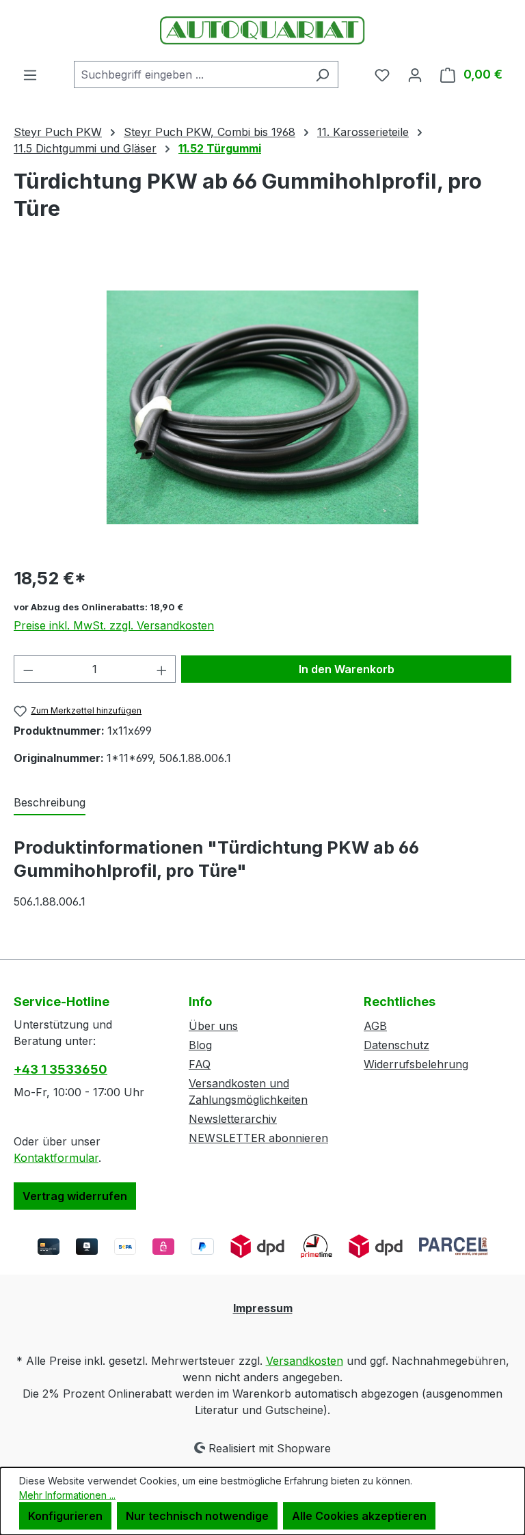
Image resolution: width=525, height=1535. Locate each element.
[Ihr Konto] (415, 74)
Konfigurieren (65, 1516)
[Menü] (30, 74)
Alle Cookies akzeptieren (359, 1516)
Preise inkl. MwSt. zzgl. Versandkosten (114, 625)
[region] (262, 407)
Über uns (213, 1026)
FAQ (200, 1064)
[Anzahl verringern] (28, 669)
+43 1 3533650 (60, 1069)
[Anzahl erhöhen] (162, 669)
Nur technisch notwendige (197, 1516)
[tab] (49, 803)
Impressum (263, 1308)
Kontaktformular (56, 1158)
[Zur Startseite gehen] (262, 30)
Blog (200, 1045)
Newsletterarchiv (233, 1119)
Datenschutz (396, 1045)
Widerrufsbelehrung (416, 1064)
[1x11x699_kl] (262, 407)
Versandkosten (304, 1361)
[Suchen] (322, 74)
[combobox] (190, 74)
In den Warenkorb (346, 669)
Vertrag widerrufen (75, 1196)
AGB (375, 1026)
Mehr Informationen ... (67, 1495)
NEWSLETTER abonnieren (258, 1138)
